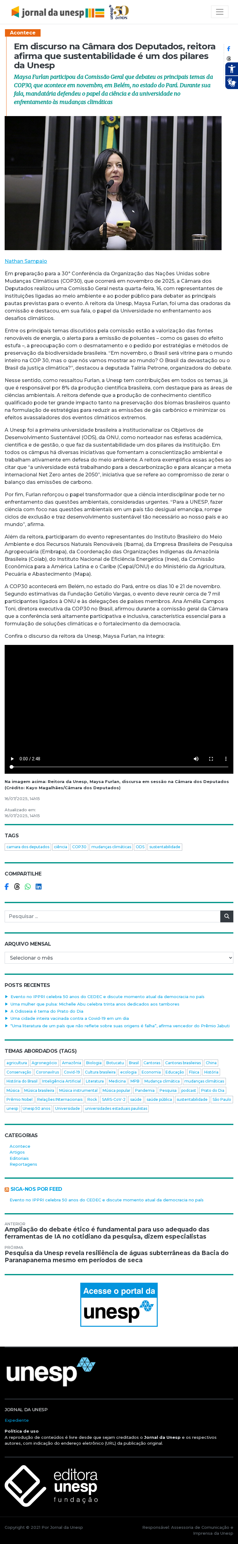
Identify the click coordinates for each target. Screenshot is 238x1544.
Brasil (134, 1062)
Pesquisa (168, 1090)
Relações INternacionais (59, 1099)
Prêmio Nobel (20, 1099)
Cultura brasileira (100, 1072)
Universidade (67, 1108)
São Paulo (222, 1099)
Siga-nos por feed (36, 1189)
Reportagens (23, 1164)
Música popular (116, 1090)
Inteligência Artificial (61, 1081)
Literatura (95, 1081)
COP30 (79, 846)
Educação (174, 1072)
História (211, 1072)
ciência (60, 846)
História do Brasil (22, 1081)
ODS (140, 846)
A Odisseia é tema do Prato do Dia (47, 1011)
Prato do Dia (212, 1090)
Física (194, 1072)
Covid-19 (72, 1072)
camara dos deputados (28, 846)
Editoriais (19, 1158)
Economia (151, 1072)
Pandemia (145, 1090)
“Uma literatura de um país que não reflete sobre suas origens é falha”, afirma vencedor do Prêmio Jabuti (120, 1025)
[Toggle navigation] (219, 12)
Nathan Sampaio (26, 261)
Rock (92, 1099)
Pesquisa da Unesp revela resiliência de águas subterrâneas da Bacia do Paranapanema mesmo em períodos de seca (117, 1256)
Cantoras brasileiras (183, 1062)
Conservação (19, 1072)
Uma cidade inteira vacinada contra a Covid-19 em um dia (70, 1018)
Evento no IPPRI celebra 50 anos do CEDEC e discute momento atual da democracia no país (108, 996)
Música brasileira (39, 1090)
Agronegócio (44, 1062)
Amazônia (71, 1062)
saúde (136, 1099)
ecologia (128, 1072)
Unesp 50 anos (36, 1108)
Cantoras (151, 1062)
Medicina (117, 1081)
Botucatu (115, 1062)
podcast (188, 1090)
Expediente (17, 1420)
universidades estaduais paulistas (116, 1108)
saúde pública (159, 1099)
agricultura (17, 1062)
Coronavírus (47, 1072)
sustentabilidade (164, 846)
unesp (12, 1108)
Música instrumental (78, 1090)
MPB (134, 1081)
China (211, 1062)
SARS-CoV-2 (114, 1099)
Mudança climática (162, 1081)
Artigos (17, 1152)
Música (13, 1090)
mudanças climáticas (111, 846)
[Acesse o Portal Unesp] (119, 1305)
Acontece (23, 33)
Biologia (94, 1062)
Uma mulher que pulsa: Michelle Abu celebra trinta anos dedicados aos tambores (95, 1004)
